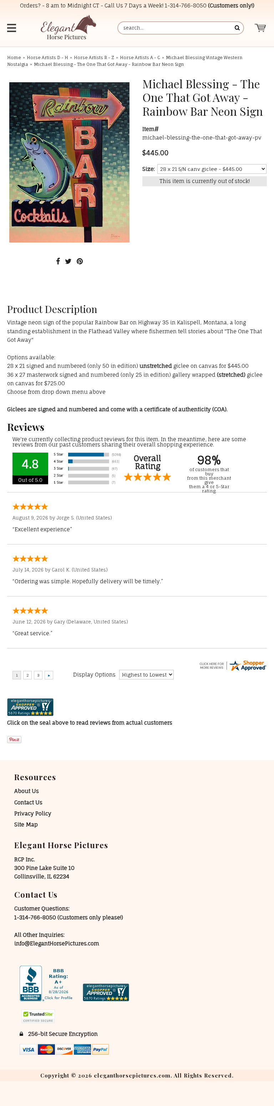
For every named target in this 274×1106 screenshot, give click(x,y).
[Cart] (260, 28)
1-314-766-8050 (186, 5)
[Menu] (12, 28)
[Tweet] (68, 261)
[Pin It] (80, 261)
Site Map (26, 824)
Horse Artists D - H (47, 57)
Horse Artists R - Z (94, 57)
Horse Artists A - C (140, 57)
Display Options (94, 674)
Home (14, 57)
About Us (26, 791)
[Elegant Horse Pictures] (68, 28)
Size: (148, 169)
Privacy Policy (32, 813)
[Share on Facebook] (58, 261)
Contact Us (28, 802)
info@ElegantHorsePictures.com (56, 943)
